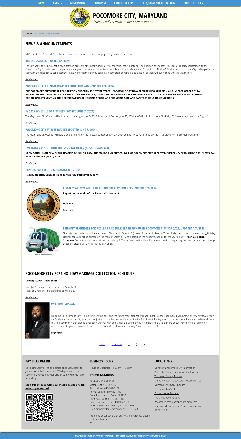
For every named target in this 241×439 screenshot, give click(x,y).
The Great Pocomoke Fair (167, 397)
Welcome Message (63, 304)
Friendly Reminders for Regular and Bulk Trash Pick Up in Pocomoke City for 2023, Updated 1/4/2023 (133, 228)
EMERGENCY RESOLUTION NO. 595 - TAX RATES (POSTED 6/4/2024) (67, 148)
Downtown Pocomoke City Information (174, 367)
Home (29, 33)
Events (57, 3)
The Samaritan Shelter (166, 389)
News (41, 3)
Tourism (100, 3)
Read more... (31, 79)
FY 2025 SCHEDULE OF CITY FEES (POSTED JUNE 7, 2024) (59, 111)
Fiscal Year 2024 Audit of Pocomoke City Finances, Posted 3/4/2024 (109, 188)
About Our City (123, 3)
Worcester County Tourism (168, 376)
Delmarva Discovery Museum (169, 384)
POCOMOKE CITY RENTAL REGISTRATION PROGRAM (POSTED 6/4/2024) (69, 86)
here (130, 54)
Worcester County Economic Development (176, 372)
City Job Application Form (159, 3)
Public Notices (193, 3)
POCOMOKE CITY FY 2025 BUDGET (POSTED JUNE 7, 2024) (61, 129)
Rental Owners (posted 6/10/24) (47, 61)
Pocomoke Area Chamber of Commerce (175, 401)
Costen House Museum (166, 393)
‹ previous (117, 344)
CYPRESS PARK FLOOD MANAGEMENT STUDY (53, 170)
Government (78, 3)
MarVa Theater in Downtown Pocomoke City (177, 380)
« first (102, 344)
